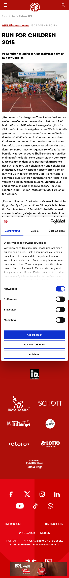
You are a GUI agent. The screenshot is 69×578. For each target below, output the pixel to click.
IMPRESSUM (13, 524)
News (4, 16)
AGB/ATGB (28, 533)
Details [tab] (34, 230)
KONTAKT (12, 540)
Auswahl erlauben (34, 344)
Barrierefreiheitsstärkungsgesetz (34, 544)
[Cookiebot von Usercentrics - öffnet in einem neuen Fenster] (50, 221)
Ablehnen (34, 354)
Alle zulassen (34, 334)
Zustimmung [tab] (12, 230)
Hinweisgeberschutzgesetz (43, 540)
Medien (45, 533)
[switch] (60, 299)
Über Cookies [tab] (57, 230)
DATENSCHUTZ (54, 524)
